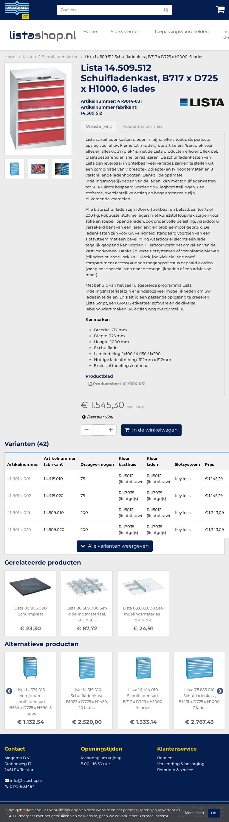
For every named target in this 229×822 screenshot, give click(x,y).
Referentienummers (142, 126)
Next (219, 691)
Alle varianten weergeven (118, 546)
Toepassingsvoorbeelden (181, 31)
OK (214, 813)
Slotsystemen (125, 31)
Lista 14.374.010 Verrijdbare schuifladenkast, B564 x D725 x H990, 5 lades (30, 701)
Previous (9, 691)
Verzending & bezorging (181, 763)
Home (90, 31)
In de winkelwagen (154, 430)
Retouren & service (175, 769)
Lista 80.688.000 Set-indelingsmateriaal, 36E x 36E (143, 614)
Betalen (165, 757)
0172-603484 (22, 786)
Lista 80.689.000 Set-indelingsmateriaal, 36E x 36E (86, 614)
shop (42, 35)
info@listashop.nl (26, 780)
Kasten (29, 56)
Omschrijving (99, 126)
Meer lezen (194, 813)
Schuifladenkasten (60, 56)
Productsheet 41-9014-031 (119, 383)
